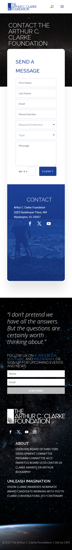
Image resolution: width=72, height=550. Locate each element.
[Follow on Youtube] (49, 224)
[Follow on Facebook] (30, 224)
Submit (48, 171)
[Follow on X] (39, 224)
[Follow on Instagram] (34, 432)
